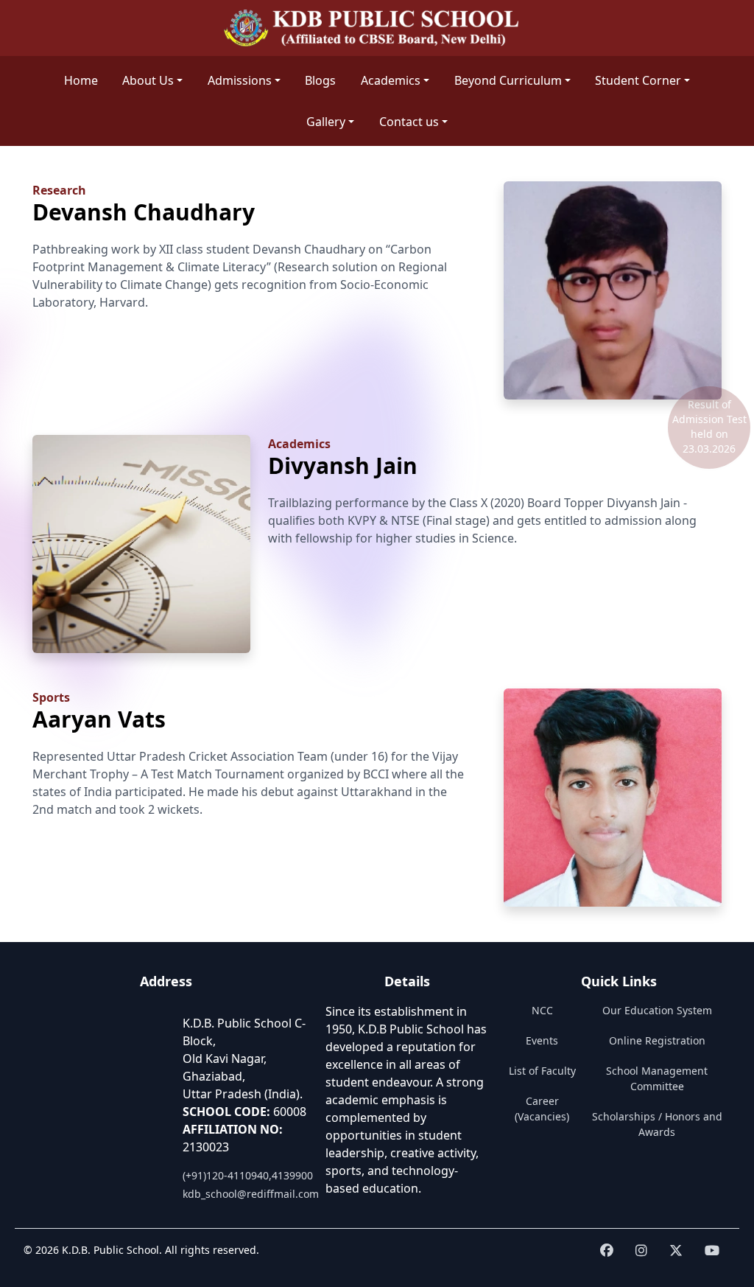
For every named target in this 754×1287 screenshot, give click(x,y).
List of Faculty (542, 1071)
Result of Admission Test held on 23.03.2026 (709, 426)
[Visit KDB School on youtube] (712, 1250)
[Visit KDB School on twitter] (676, 1250)
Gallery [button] (325, 122)
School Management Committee (657, 1078)
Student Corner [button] (638, 80)
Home (81, 80)
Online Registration (657, 1040)
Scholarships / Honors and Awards (657, 1124)
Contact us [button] (409, 122)
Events (542, 1040)
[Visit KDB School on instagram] (641, 1250)
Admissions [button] (240, 80)
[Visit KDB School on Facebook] (606, 1250)
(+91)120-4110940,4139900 (248, 1175)
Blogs (320, 80)
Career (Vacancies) (542, 1108)
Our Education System (657, 1010)
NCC (542, 1010)
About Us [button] (148, 80)
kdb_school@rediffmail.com (251, 1194)
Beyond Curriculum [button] (508, 80)
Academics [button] (390, 80)
